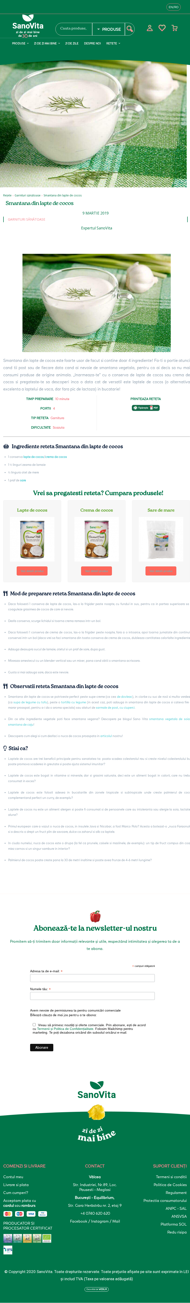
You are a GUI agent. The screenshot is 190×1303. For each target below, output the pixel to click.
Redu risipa (177, 1232)
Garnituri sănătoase (28, 195)
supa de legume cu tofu (30, 702)
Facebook (79, 1221)
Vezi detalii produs (32, 571)
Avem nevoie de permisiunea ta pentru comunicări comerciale (75, 1010)
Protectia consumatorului (165, 1200)
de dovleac (125, 696)
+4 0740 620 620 (95, 1213)
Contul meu (13, 1176)
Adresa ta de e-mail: (46, 971)
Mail (116, 1221)
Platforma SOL (174, 1224)
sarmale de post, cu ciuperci (115, 707)
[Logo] (31, 26)
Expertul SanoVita (96, 228)
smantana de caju (20, 724)
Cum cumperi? (15, 1192)
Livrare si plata (16, 1184)
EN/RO (173, 7)
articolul (106, 736)
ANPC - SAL (176, 1208)
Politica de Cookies (170, 1184)
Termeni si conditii (171, 1176)
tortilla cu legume (74, 702)
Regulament (176, 1192)
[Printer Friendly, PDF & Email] (146, 410)
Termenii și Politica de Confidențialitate (65, 1029)
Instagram (100, 1221)
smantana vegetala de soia (169, 719)
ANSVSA (179, 1216)
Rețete (7, 195)
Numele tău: (40, 989)
